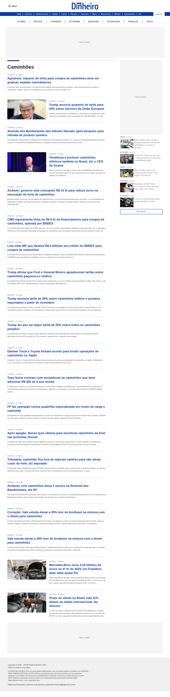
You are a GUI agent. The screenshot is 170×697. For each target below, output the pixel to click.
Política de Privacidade (16, 685)
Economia (74, 22)
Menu (94, 14)
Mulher (117, 14)
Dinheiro (28, 14)
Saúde (55, 14)
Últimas (21, 22)
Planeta (73, 14)
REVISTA (38, 22)
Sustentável (129, 14)
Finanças (133, 22)
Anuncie (159, 14)
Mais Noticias (141, 212)
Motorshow (106, 14)
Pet (140, 14)
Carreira (56, 22)
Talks (149, 22)
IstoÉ (19, 14)
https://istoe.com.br (15, 680)
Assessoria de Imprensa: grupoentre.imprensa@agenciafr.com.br (51, 685)
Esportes (84, 14)
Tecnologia (113, 22)
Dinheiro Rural (42, 14)
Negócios (93, 22)
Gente (64, 14)
